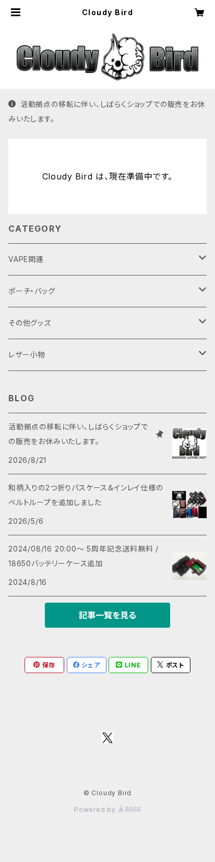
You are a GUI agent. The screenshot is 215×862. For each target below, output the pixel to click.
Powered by (96, 809)
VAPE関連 (26, 259)
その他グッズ (29, 322)
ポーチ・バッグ (31, 290)
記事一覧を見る (107, 615)
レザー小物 (26, 354)
